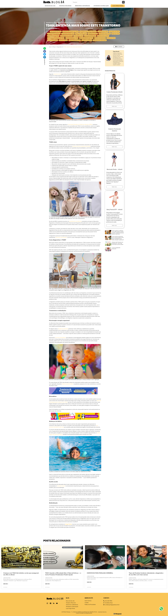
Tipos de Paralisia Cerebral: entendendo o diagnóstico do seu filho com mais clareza (146, 574)
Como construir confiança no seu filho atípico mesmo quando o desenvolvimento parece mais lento (118, 232)
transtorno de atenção (86, 40)
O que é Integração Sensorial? (116, 248)
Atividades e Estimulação (101, 6)
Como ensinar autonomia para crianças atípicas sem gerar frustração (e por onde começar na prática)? (118, 238)
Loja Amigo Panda (117, 6)
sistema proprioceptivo (53, 40)
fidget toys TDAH (115, 33)
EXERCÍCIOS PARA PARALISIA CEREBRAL (100, 573)
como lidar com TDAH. (114, 31)
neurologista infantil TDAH (90, 35)
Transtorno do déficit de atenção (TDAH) (81, 22)
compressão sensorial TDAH (68, 33)
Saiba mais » (5, 583)
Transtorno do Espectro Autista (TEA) (105, 22)
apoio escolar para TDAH (55, 31)
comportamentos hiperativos (54, 33)
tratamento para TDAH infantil (99, 40)
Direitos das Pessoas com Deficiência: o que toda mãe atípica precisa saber (117, 243)
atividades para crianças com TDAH (70, 31)
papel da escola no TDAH (103, 35)
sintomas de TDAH (111, 38)
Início (50, 46)
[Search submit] (123, 2)
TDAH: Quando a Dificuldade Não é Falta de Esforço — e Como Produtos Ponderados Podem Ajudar (63, 574)
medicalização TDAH (78, 35)
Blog (54, 46)
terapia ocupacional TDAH (74, 40)
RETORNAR (119, 46)
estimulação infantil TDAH (104, 33)
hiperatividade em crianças (66, 35)
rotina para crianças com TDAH (86, 38)
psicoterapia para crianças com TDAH (56, 38)
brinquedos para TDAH (103, 31)
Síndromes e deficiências (61, 22)
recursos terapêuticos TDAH (72, 38)
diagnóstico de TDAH (92, 33)
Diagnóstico (49, 22)
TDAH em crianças (63, 40)
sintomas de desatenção (100, 38)
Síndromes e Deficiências (82, 6)
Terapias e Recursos (65, 6)
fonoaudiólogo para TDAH (53, 35)
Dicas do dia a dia (50, 6)
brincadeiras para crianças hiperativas (88, 31)
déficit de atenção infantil (81, 33)
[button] (44, 48)
